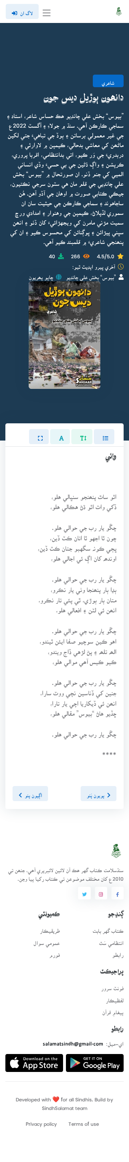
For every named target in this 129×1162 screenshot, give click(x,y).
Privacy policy (41, 1121)
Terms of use (83, 1121)
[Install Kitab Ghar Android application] (95, 1060)
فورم (54, 952)
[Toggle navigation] (46, 11)
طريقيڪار (50, 928)
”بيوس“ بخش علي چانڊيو (91, 275)
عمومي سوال (46, 940)
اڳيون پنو (33, 793)
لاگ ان (26, 11)
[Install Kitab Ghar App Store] (34, 1060)
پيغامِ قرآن (113, 1010)
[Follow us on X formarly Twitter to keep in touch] (84, 893)
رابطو (118, 952)
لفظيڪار (115, 998)
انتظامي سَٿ (111, 940)
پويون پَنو (95, 793)
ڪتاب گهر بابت (108, 928)
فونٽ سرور (112, 986)
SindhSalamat (58, 1105)
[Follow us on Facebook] (117, 893)
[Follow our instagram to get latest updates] (101, 893)
